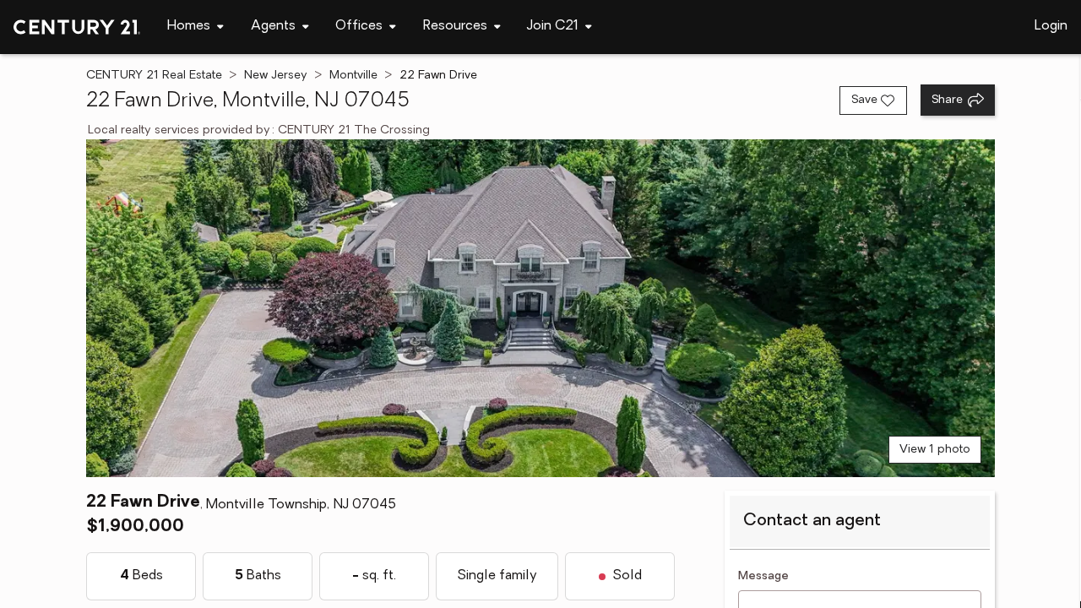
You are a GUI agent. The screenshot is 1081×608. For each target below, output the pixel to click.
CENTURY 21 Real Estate (154, 75)
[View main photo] (540, 308)
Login (1051, 26)
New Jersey (275, 75)
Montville (353, 75)
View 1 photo (934, 449)
